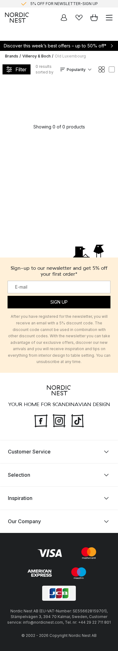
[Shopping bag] (94, 17)
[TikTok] (77, 420)
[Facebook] (41, 420)
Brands (11, 56)
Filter (20, 69)
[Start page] (17, 18)
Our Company (24, 521)
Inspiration (20, 498)
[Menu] (109, 17)
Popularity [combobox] (76, 69)
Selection (19, 475)
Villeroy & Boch (36, 56)
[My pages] (63, 17)
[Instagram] (59, 420)
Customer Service (29, 451)
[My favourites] (79, 17)
